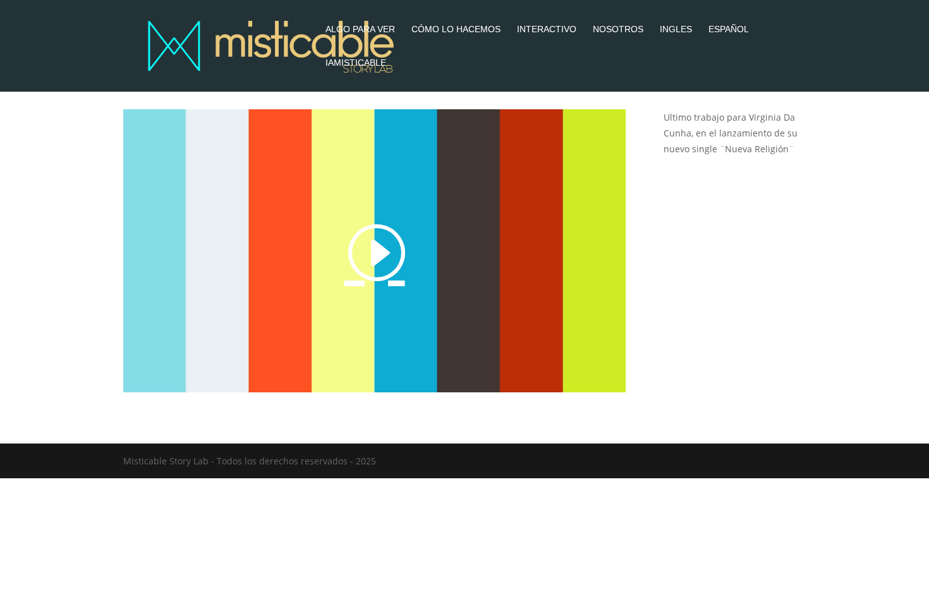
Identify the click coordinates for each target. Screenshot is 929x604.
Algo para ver (360, 29)
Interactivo (546, 29)
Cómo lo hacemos (456, 29)
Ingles (676, 29)
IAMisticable (355, 63)
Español (728, 29)
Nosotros (618, 29)
